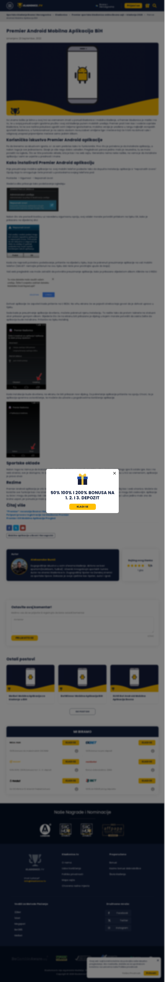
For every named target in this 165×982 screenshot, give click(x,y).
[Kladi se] (82, 479)
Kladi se (82, 507)
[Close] (114, 473)
